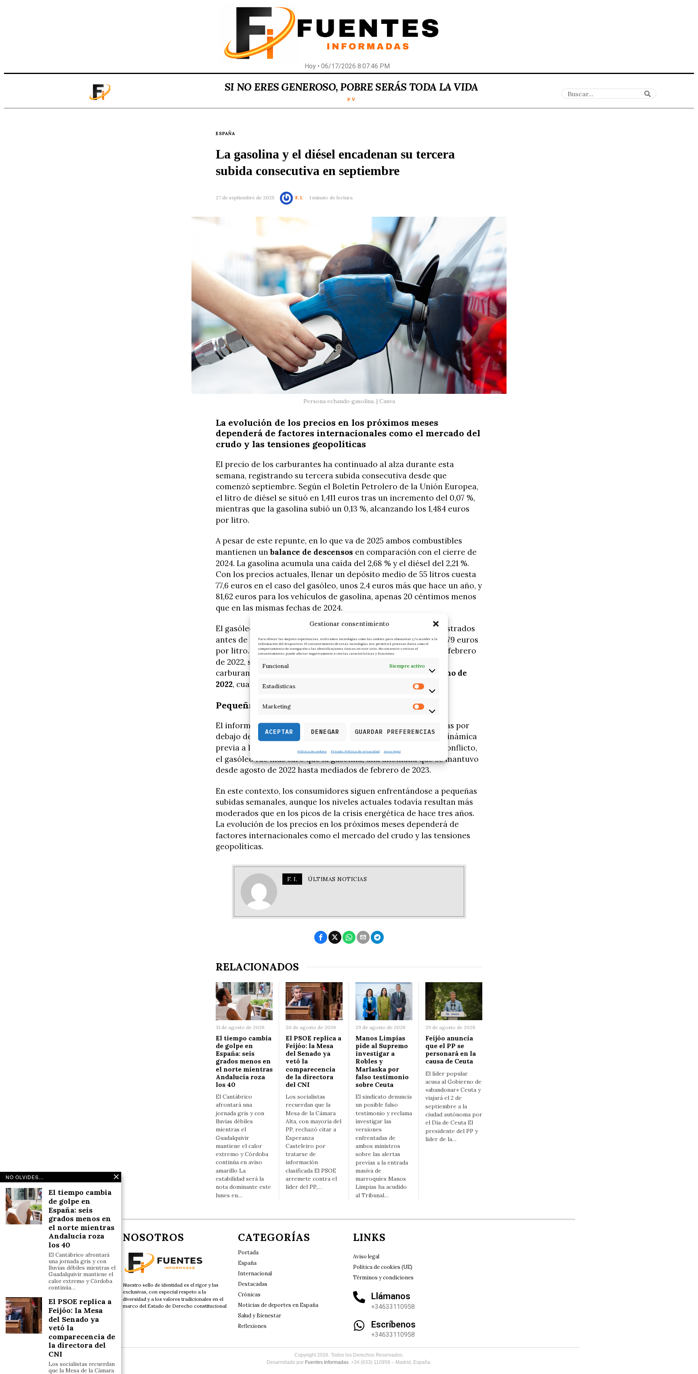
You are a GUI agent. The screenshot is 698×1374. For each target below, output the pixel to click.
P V (351, 99)
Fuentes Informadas (327, 1362)
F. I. (299, 197)
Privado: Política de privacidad (355, 751)
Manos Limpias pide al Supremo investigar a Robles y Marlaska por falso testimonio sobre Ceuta (382, 1061)
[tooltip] (320, 937)
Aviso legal (392, 751)
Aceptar (279, 732)
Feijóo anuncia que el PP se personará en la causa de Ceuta (450, 1049)
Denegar (325, 732)
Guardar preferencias (395, 732)
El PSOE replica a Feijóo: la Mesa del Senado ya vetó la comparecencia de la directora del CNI (313, 1061)
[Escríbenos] (359, 1325)
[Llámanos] (359, 1297)
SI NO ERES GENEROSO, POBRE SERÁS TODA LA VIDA (351, 87)
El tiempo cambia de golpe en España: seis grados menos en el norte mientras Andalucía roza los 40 (244, 1061)
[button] (436, 624)
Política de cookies (312, 751)
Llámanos (390, 1296)
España (225, 133)
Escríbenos (393, 1324)
